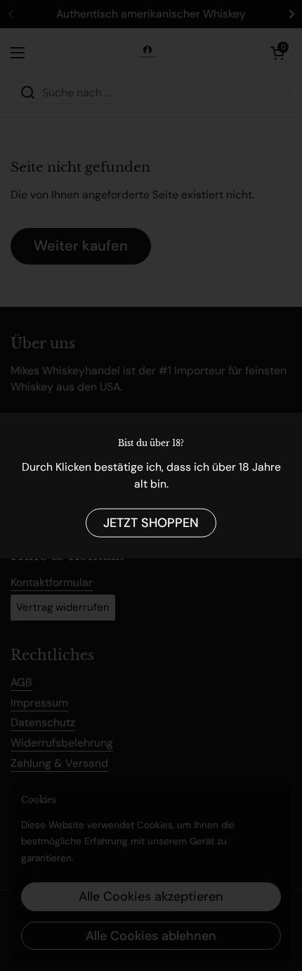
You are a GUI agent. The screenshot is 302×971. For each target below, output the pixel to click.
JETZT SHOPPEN (151, 522)
